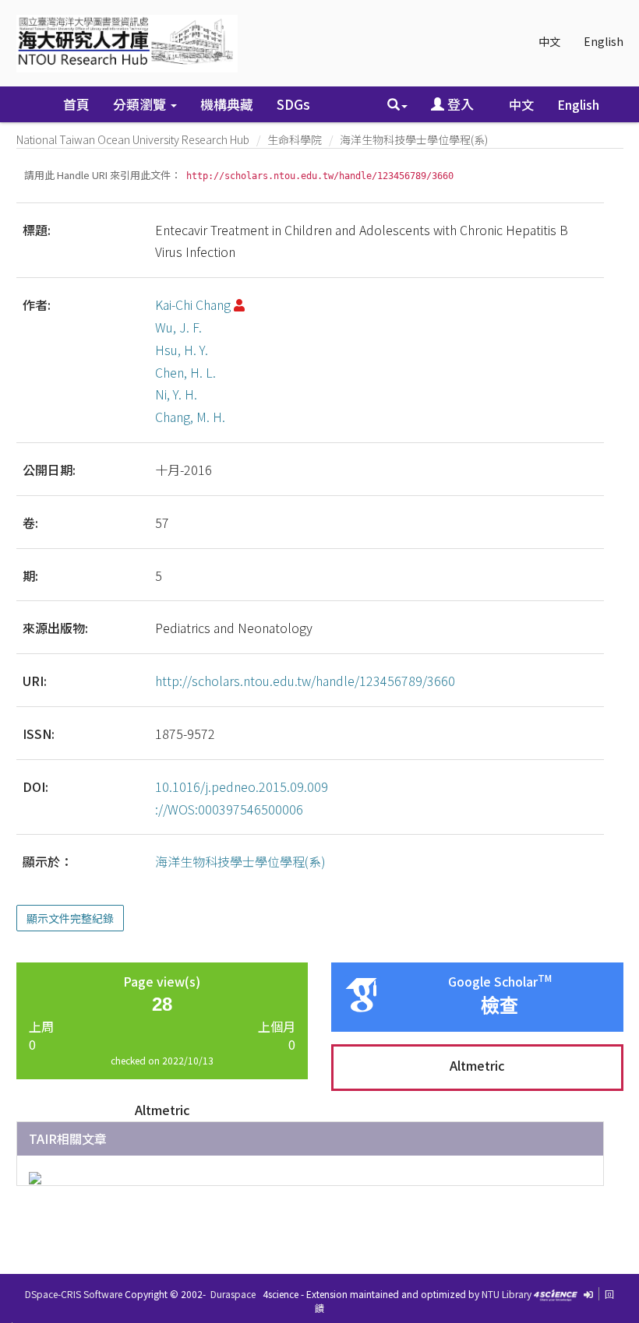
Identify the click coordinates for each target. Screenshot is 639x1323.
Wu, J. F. (178, 327)
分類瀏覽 (141, 104)
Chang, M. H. (190, 416)
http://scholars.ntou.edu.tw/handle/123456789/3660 (305, 680)
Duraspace (233, 1293)
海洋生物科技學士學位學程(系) (414, 139)
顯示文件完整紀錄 (70, 918)
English (603, 41)
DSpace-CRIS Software (73, 1293)
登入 (459, 104)
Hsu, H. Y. (181, 349)
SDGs (293, 104)
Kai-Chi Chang (193, 304)
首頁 (76, 104)
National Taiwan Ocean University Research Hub (132, 139)
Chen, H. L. (185, 372)
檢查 (499, 1005)
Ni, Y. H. (176, 394)
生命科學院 (294, 139)
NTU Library (506, 1293)
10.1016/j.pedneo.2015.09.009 (241, 786)
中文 (549, 41)
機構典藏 (226, 104)
